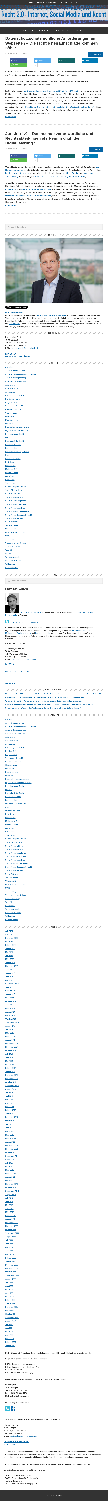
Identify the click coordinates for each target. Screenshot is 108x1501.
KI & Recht (9, 462)
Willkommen (10, 564)
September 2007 (12, 1318)
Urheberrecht (62, 30)
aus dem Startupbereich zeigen (37, 196)
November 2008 (11, 1268)
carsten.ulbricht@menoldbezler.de (25, 348)
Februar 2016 (10, 1008)
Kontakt (64, 2)
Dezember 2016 (11, 998)
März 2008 (9, 1296)
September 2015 (12, 1022)
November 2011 (11, 1149)
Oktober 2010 (10, 1188)
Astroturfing (10, 392)
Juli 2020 (9, 956)
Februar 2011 (10, 1173)
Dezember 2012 (11, 1117)
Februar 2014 (10, 1068)
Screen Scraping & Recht (15, 487)
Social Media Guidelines (15, 508)
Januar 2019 (10, 973)
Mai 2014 (9, 1061)
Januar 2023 (10, 949)
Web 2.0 (8, 550)
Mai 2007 (9, 1332)
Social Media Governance (15, 504)
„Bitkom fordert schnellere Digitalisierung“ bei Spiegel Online (59, 176)
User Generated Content (15, 532)
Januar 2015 (10, 1040)
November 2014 (11, 1047)
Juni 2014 (9, 1057)
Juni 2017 (9, 987)
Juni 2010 (9, 1202)
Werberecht (10, 553)
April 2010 (9, 1209)
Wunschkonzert (11, 568)
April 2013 (9, 1103)
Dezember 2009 (11, 1223)
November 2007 (11, 1311)
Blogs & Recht (11, 402)
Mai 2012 (9, 1131)
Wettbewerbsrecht (12, 557)
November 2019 (11, 966)
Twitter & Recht (11, 525)
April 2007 (9, 1335)
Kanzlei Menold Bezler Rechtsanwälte (43, 2)
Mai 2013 (9, 1100)
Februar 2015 (10, 1036)
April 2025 (9, 934)
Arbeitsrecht (10, 385)
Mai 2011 (9, 1166)
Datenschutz (44, 30)
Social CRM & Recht (13, 490)
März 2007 (9, 1339)
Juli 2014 (9, 1054)
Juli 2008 (9, 1282)
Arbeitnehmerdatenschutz (15, 381)
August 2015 (10, 1026)
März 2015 (9, 1033)
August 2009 (10, 1237)
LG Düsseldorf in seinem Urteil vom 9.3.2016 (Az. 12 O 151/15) (52, 91)
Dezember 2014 (11, 1044)
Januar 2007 (10, 1346)
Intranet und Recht (12, 459)
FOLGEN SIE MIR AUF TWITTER (23, 623)
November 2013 (11, 1079)
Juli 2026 (9, 931)
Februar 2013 (10, 1110)
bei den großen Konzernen (17, 173)
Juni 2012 (9, 1128)
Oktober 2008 (10, 1272)
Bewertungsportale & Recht (16, 395)
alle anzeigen (10, 683)
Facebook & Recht (13, 445)
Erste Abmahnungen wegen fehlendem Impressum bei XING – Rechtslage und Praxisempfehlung (44, 697)
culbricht (23, 53)
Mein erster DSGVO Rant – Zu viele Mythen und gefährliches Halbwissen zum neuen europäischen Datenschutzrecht (53, 694)
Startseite (28, 30)
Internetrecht (10, 455)
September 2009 (12, 1233)
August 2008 (10, 1279)
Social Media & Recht (14, 494)
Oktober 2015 (10, 1019)
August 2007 (10, 1321)
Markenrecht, (14, 324)
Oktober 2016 (10, 1001)
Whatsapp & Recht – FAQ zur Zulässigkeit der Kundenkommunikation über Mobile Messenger (43, 701)
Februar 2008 (10, 1300)
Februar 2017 (10, 991)
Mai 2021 (9, 952)
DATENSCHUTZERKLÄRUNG (17, 356)
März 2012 (9, 1135)
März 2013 (9, 1107)
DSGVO (8, 438)
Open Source (10, 476)
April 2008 (9, 1293)
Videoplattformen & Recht (15, 543)
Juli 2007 (9, 1325)
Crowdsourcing (11, 413)
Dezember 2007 (11, 1307)
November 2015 (11, 1015)
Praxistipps (79, 30)
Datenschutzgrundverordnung (17, 427)
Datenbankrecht (11, 420)
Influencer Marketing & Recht (17, 452)
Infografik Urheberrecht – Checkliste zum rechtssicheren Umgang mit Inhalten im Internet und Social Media (49, 704)
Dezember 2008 (11, 1265)
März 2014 (9, 1065)
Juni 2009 (9, 1244)
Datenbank (9, 416)
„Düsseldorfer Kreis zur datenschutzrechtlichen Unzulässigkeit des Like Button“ (59, 107)
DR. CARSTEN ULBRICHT (31, 613)
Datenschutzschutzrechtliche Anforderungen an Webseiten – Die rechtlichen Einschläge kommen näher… (51, 43)
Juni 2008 (9, 1286)
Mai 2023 (9, 942)
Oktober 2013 (10, 1082)
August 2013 (10, 1089)
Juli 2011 (9, 1163)
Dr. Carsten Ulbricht (13, 313)
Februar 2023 (10, 945)
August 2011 (10, 1159)
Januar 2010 (10, 1219)
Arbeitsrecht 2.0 (11, 388)
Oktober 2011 (10, 1152)
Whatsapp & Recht (13, 561)
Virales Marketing (12, 546)
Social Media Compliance (15, 501)
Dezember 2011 (11, 1145)
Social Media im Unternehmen (17, 511)
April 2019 (9, 970)
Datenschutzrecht (42, 633)
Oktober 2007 (10, 1314)
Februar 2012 (10, 1138)
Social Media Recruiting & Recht (18, 515)
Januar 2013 (10, 1114)
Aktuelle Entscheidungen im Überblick (20, 374)
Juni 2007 (9, 1328)
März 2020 (9, 959)
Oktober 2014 (10, 1050)
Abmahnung (10, 367)
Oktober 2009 (10, 1230)
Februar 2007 (10, 1342)
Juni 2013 (9, 1096)
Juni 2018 (9, 977)
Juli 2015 (9, 1029)
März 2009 (9, 1254)
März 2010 (9, 1212)
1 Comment (96, 149)
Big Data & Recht (12, 399)
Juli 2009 (9, 1240)
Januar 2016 (10, 1012)
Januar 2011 (10, 1177)
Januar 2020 (10, 963)
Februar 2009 (10, 1258)
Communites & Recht (14, 406)
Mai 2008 (9, 1289)
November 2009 (11, 1226)
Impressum (75, 2)
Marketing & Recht (13, 469)
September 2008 (12, 1275)
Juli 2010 (9, 1198)
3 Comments (95, 54)
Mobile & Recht (11, 473)
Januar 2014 (10, 1072)
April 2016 (9, 1005)
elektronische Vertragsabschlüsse (36, 189)
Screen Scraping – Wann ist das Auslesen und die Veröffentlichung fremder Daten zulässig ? (43, 708)
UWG (7, 536)
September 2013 (12, 1086)
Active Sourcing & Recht (15, 371)
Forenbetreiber (11, 448)
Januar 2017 (10, 994)
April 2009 (9, 1251)
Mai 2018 (9, 980)
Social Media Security (14, 518)
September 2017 (12, 984)
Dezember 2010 (11, 1180)
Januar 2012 (10, 1142)
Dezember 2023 (11, 938)
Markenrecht (10, 466)
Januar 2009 (10, 1261)
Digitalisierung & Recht (14, 434)
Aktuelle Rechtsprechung (15, 378)
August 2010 (10, 1195)
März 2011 (9, 1170)
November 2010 (11, 1184)
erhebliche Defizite (70, 173)
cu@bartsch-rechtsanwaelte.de (23, 659)
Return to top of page (54, 1495)
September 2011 (12, 1156)
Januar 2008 (10, 1303)
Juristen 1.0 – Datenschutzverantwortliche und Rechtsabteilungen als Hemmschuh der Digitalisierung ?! (49, 138)
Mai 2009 (9, 1247)
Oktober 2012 (10, 1121)
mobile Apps (11, 189)
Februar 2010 (10, 1216)
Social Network (11, 522)
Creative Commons (13, 409)
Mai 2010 (9, 1205)
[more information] (35, 65)
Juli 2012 (9, 1124)
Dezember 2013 (11, 1075)
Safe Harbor (10, 483)
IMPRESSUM (11, 354)
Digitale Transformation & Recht (18, 430)
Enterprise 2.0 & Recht (14, 441)
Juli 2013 (9, 1093)
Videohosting (10, 539)
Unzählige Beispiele (14, 196)
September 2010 (12, 1191)
